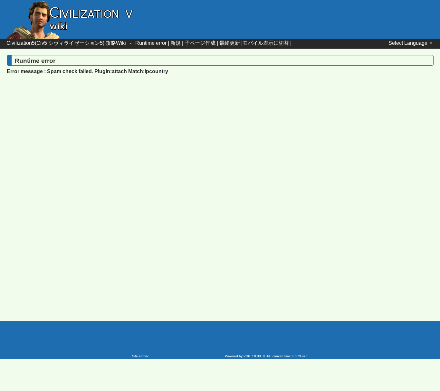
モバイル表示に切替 (266, 43)
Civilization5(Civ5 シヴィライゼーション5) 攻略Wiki (66, 43)
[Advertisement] (165, 138)
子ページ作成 (200, 43)
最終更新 (229, 43)
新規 (175, 43)
